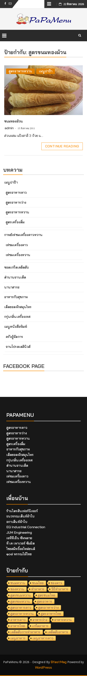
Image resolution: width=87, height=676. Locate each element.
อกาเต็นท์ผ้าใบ (16, 522)
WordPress (43, 667)
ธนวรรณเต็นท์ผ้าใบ (20, 516)
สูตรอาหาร (44, 601)
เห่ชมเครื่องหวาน (18, 255)
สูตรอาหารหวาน (20, 71)
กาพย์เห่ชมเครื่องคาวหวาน (23, 235)
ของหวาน (17, 589)
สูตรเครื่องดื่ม (15, 222)
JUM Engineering (19, 532)
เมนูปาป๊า (45, 71)
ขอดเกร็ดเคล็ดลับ (16, 267)
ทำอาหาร (38, 589)
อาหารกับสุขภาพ (16, 297)
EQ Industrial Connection (25, 527)
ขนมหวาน (17, 583)
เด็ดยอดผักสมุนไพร (17, 307)
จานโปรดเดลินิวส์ (18, 346)
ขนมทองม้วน (13, 121)
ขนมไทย (38, 583)
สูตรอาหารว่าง (16, 202)
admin (9, 128)
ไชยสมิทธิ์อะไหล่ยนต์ (20, 549)
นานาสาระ (11, 287)
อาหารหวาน (63, 620)
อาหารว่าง (40, 620)
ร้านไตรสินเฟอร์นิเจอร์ (22, 511)
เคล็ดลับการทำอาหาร (25, 632)
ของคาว (56, 583)
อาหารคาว (18, 620)
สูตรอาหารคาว (16, 192)
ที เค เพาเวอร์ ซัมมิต (20, 543)
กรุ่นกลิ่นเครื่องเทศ (17, 316)
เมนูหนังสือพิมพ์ (15, 326)
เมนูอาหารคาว (43, 638)
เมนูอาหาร (18, 638)
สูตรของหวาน (20, 601)
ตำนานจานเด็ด (15, 277)
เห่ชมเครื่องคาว (17, 245)
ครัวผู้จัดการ (14, 337)
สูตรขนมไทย (46, 595)
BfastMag (59, 662)
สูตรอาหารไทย (51, 614)
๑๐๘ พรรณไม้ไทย (19, 554)
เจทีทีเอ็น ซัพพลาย (19, 538)
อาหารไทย (17, 626)
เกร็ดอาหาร (40, 626)
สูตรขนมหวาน (20, 595)
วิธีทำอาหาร (59, 589)
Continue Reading (62, 146)
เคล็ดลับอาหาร (58, 632)
